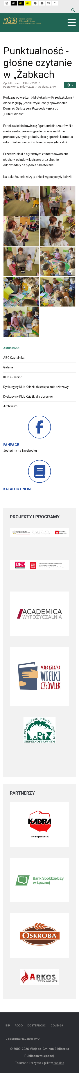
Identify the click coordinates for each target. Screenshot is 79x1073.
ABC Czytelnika (14, 357)
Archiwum (10, 406)
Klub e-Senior (12, 377)
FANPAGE (11, 445)
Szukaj (73, 10)
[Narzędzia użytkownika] (70, 85)
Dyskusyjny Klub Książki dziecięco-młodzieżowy (36, 387)
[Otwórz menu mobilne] (72, 22)
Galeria (8, 367)
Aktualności (11, 348)
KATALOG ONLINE (17, 489)
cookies (59, 1063)
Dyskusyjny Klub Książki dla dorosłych (28, 396)
